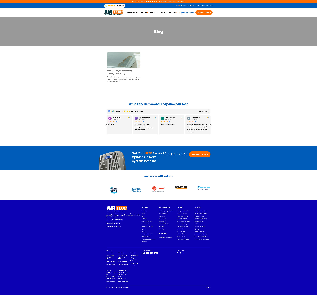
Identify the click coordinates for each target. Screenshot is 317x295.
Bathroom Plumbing (182, 226)
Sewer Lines (180, 229)
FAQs (194, 5)
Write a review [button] (203, 111)
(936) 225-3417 (110, 261)
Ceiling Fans (198, 224)
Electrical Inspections (201, 213)
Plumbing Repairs (182, 213)
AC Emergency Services (166, 211)
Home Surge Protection (201, 234)
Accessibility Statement (148, 239)
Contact (189, 5)
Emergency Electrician (201, 211)
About (177, 5)
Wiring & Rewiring (199, 231)
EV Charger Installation (201, 236)
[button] (210, 125)
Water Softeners (181, 234)
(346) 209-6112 (134, 263)
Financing (183, 5)
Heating (144, 12)
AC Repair (162, 216)
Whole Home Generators (202, 239)
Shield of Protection (207, 5)
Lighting (197, 229)
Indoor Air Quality (164, 224)
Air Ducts (161, 226)
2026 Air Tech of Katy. (113, 287)
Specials (198, 5)
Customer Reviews (147, 221)
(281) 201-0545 (175, 154)
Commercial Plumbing (183, 221)
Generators (154, 12)
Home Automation (200, 226)
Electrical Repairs (199, 221)
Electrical (172, 12)
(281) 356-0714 (122, 278)
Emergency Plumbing (183, 211)
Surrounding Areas (111, 217)
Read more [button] (165, 132)
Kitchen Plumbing (182, 224)
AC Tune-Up (162, 218)
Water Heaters (181, 236)
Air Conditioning (132, 12)
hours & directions (110, 264)
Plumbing (163, 12)
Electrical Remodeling (201, 218)
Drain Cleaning (181, 231)
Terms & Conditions (147, 234)
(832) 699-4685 (122, 261)
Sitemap (144, 241)
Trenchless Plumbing (183, 239)
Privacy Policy (146, 236)
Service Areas (146, 224)
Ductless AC (162, 221)
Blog (143, 216)
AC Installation (163, 213)
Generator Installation (165, 237)
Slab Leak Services (182, 218)
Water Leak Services (182, 216)
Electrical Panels (199, 216)
